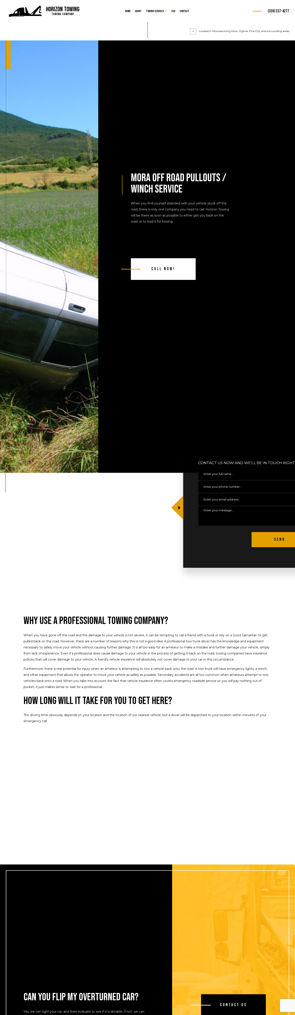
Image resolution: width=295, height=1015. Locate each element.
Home (128, 11)
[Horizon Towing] (25, 11)
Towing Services (155, 11)
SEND (251, 539)
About (138, 11)
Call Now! (163, 268)
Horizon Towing (62, 9)
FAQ (173, 11)
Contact (184, 11)
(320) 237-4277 (278, 11)
